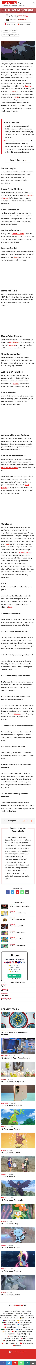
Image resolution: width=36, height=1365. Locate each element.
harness (16, 384)
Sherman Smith (22, 19)
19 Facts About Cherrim (17, 932)
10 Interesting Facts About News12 (15, 1058)
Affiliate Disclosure (6, 1316)
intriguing (13, 91)
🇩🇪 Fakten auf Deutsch (27, 1318)
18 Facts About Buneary (10, 1153)
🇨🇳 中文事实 (17, 1345)
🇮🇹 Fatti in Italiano (7, 1322)
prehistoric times (18, 234)
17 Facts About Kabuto (17, 919)
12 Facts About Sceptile (10, 1129)
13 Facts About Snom (9, 1176)
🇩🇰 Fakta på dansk (9, 1325)
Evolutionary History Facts (11, 35)
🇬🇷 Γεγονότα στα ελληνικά (24, 1329)
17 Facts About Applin (17, 939)
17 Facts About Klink (16, 926)
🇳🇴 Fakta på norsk (10, 1327)
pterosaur (12, 345)
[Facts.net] (12, 2)
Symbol (3, 986)
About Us (6, 1311)
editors (15, 859)
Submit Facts (4, 1318)
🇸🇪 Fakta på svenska (23, 1325)
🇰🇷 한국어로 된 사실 (23, 1334)
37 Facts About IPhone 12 (11, 1105)
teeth (8, 544)
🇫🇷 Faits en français (9, 1320)
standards (22, 854)
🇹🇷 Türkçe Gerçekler (26, 1343)
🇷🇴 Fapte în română (9, 1341)
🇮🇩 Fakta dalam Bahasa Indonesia (22, 1331)
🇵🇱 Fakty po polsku (27, 1338)
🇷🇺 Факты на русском (24, 1341)
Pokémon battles (25, 552)
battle (17, 97)
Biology (14, 31)
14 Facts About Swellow (17, 945)
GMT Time (4, 990)
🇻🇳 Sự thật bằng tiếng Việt (10, 1343)
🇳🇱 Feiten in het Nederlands (10, 1338)
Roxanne (17, 714)
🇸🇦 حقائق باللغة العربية (7, 1329)
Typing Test (5, 995)
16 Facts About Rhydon (10, 1295)
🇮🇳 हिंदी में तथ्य (6, 1331)
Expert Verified (11, 24)
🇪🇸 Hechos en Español (24, 1320)
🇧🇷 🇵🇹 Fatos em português (23, 1322)
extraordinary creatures (9, 467)
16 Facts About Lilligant (10, 1224)
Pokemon (5, 31)
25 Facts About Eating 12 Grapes (14, 1082)
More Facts (14, 1318)
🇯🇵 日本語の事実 (10, 1334)
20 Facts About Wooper (10, 1247)
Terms (22, 1316)
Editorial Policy (15, 1311)
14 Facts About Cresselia (11, 1271)
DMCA (16, 1316)
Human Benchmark (7, 1000)
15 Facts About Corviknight (12, 1200)
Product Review (8, 1313)
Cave (10, 607)
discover (28, 86)
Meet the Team (26, 1311)
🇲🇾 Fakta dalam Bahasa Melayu (17, 1336)
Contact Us (18, 1313)
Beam (16, 257)
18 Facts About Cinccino (18, 913)
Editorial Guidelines (25, 24)
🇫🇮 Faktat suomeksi (24, 1327)
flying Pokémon (14, 342)
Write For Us (27, 1313)
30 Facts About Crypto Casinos (20, 906)
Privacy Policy (30, 1316)
